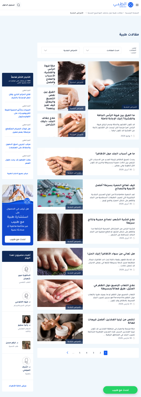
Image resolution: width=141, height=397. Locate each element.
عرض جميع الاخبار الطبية (17, 173)
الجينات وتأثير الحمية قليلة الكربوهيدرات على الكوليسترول (17, 113)
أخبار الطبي (26, 90)
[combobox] (102, 50)
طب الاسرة (13, 346)
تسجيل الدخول (8, 5)
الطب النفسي (24, 282)
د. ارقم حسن (12, 342)
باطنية (27, 373)
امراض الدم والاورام (22, 305)
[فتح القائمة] (136, 5)
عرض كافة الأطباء (17, 385)
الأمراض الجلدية (130, 107)
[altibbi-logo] (123, 5)
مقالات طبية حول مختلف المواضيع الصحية (105, 13)
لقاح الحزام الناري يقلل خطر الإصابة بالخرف (19, 96)
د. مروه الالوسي (22, 301)
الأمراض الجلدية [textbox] (70, 50)
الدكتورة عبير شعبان (24, 277)
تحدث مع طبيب (18, 239)
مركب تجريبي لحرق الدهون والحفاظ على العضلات (18, 146)
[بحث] (18, 5)
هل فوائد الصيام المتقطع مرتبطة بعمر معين (18, 130)
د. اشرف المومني (26, 368)
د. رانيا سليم (24, 325)
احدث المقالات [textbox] (113, 50)
